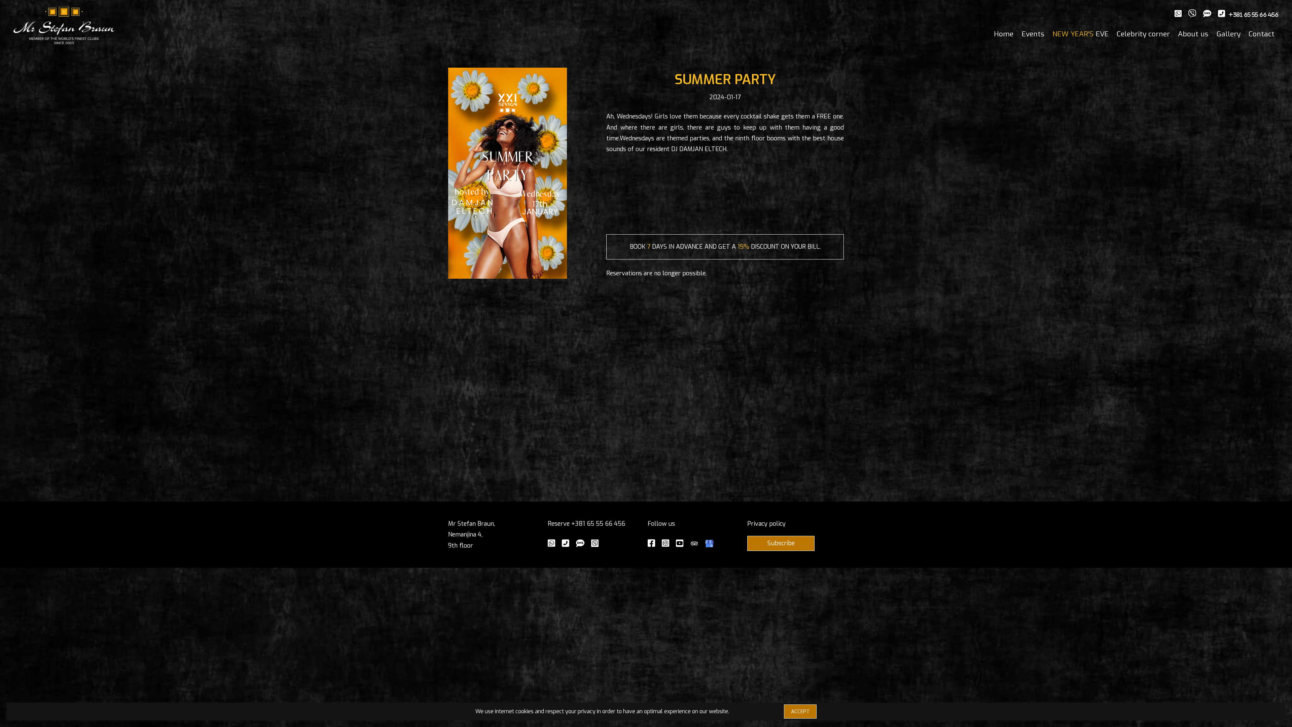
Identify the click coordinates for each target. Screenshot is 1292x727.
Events (1032, 34)
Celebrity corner (1143, 34)
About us (1193, 34)
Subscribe (781, 543)
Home (1003, 34)
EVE (1080, 34)
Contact (1262, 34)
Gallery (1229, 34)
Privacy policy (766, 524)
